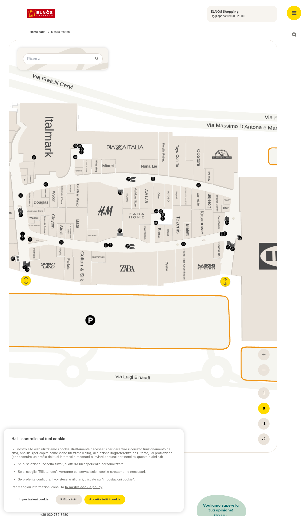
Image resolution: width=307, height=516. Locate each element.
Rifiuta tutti (68, 499)
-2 (264, 439)
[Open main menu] (294, 13)
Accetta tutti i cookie (104, 499)
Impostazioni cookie (33, 499)
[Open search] (294, 34)
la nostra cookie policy (83, 487)
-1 (264, 424)
